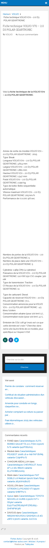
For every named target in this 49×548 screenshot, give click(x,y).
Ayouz (10, 496)
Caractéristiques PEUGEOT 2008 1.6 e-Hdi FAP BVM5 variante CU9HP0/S (25, 454)
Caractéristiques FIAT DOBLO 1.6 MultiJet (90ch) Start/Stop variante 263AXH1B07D (25, 478)
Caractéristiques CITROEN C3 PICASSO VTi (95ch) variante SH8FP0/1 (23, 488)
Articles (32, 542)
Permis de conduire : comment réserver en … (24, 388)
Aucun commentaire (28, 34)
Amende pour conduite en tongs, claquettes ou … (21, 405)
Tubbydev (29, 544)
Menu (4, 3)
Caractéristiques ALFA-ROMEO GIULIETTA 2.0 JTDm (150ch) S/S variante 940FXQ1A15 (25, 444)
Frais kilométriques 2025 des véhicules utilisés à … (23, 422)
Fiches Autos (16, 539)
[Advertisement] (24, 64)
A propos (41, 542)
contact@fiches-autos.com (15, 542)
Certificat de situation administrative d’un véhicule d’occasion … (24, 396)
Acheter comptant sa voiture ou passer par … (24, 413)
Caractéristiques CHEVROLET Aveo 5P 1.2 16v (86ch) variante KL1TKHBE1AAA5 (24, 468)
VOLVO (9, 34)
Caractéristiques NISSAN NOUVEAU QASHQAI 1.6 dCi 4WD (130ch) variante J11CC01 (25, 515)
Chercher (24, 367)
